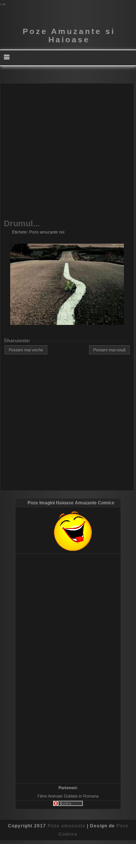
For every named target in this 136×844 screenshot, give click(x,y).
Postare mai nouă (109, 350)
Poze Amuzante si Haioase (69, 35)
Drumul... (22, 224)
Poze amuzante (66, 826)
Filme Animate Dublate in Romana (68, 796)
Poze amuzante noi (46, 232)
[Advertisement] (68, 151)
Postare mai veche (26, 350)
